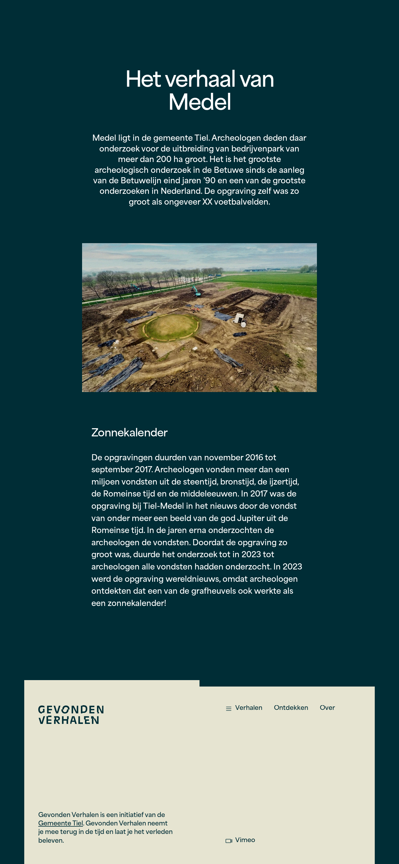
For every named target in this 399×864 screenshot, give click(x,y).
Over (327, 708)
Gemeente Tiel (60, 824)
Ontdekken (291, 708)
